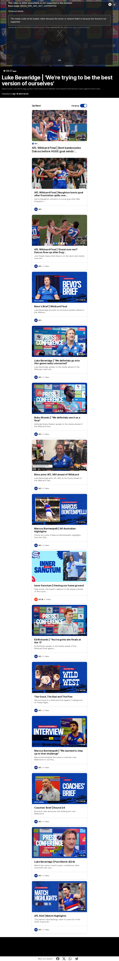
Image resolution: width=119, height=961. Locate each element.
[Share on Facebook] (58, 958)
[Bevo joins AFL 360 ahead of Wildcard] (59, 466)
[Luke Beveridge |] (59, 353)
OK (59, 60)
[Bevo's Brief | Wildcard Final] (59, 298)
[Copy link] (76, 958)
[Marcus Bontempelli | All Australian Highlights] (59, 521)
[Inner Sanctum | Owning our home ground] (59, 577)
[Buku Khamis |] (59, 410)
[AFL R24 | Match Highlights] (59, 907)
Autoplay (75, 106)
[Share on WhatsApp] (70, 958)
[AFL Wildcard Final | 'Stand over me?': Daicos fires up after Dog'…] (59, 242)
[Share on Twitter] (64, 958)
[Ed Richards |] (59, 632)
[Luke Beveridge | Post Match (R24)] (59, 853)
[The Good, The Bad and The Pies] (59, 688)
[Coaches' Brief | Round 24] (59, 799)
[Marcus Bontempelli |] (59, 743)
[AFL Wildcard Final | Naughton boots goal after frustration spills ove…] (59, 185)
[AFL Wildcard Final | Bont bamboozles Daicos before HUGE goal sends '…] (59, 133)
